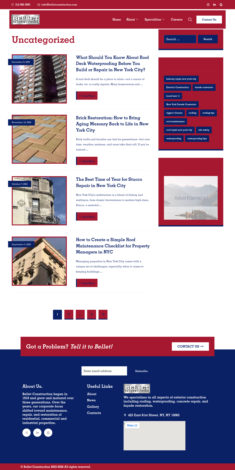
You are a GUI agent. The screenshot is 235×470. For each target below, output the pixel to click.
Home (117, 19)
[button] (190, 19)
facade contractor (204, 87)
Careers (177, 19)
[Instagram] (208, 4)
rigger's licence (174, 112)
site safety (203, 129)
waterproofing (173, 138)
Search (208, 39)
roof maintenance (175, 121)
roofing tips (208, 112)
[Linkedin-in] (214, 4)
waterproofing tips (197, 138)
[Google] (221, 4)
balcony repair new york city (181, 78)
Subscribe (141, 371)
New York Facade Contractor (181, 104)
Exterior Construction (177, 87)
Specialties (153, 19)
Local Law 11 (173, 96)
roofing (192, 112)
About (130, 19)
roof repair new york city (179, 129)
